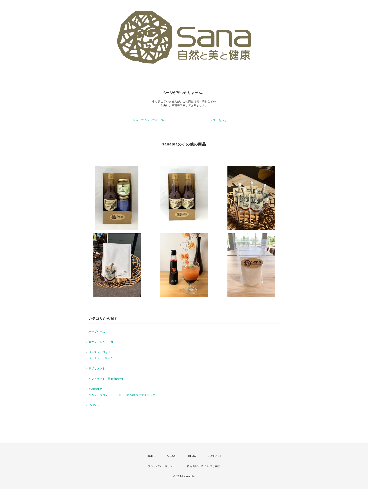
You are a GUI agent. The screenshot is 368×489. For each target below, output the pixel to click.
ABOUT (172, 455)
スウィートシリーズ (101, 342)
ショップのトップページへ (149, 120)
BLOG (192, 455)
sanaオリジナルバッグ (140, 394)
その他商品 (95, 388)
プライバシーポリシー (161, 466)
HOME (151, 455)
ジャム (109, 358)
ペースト (94, 358)
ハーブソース (97, 331)
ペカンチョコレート (101, 394)
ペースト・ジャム (100, 352)
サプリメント (97, 368)
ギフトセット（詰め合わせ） (107, 378)
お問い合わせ (218, 120)
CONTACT (214, 455)
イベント (94, 405)
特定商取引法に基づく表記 (203, 466)
